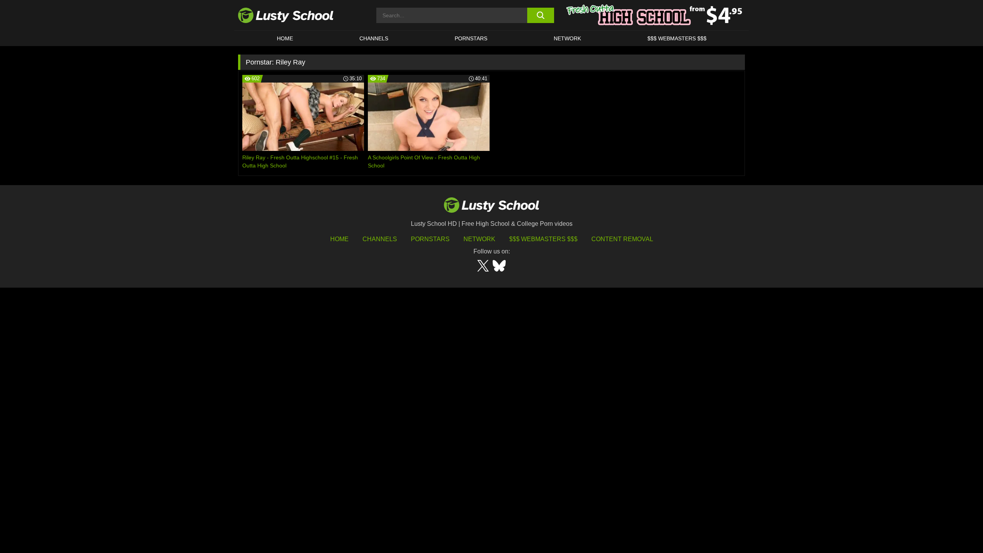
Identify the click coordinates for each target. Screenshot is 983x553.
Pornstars (471, 38)
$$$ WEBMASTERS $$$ (677, 38)
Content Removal (622, 239)
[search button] (540, 15)
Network (567, 38)
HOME (285, 38)
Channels (373, 38)
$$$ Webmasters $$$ (543, 239)
